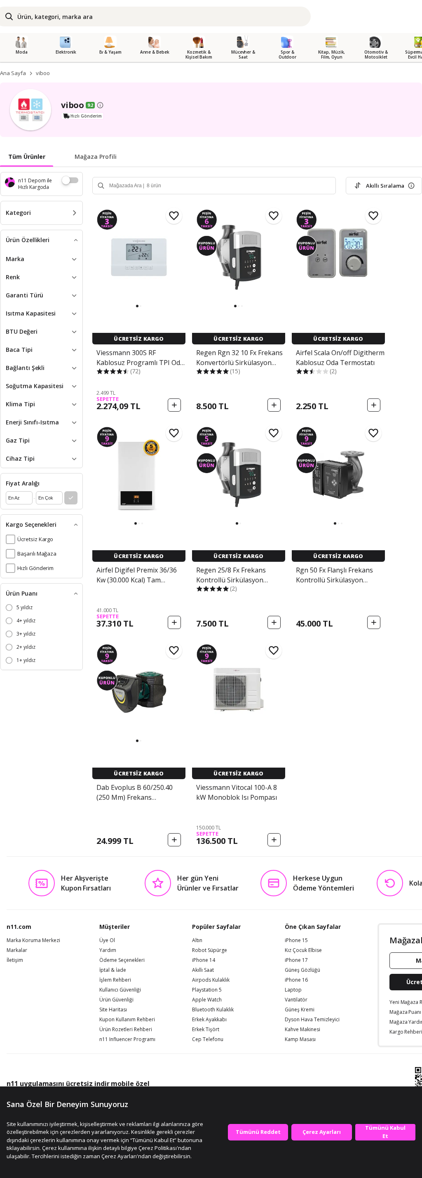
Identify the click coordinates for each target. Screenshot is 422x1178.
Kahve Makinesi (302, 1029)
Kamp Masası (300, 1039)
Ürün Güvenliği (116, 1000)
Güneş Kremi (299, 1009)
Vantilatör (296, 1000)
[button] (137, 306)
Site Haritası (113, 1009)
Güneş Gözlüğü (302, 970)
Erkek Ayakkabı (209, 1019)
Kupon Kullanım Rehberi (127, 1019)
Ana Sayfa (13, 73)
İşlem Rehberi (115, 980)
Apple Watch (207, 1000)
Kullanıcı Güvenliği (120, 990)
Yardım (107, 950)
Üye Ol (107, 940)
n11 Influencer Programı (127, 1039)
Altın (197, 940)
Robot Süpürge (209, 950)
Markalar (17, 950)
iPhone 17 (296, 960)
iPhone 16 (296, 980)
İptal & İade (112, 970)
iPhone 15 (296, 940)
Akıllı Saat (203, 970)
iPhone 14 (203, 960)
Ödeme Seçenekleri (122, 960)
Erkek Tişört (205, 1029)
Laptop (293, 990)
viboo (43, 73)
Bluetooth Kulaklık (213, 1009)
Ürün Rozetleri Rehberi (125, 1029)
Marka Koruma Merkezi (33, 940)
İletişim (15, 960)
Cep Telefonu (207, 1039)
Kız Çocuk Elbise (303, 950)
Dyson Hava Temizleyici (312, 1019)
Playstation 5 (207, 990)
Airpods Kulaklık (211, 980)
